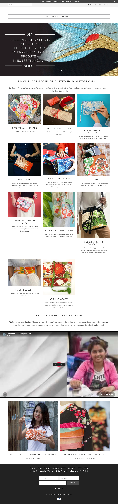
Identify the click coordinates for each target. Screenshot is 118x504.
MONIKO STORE (55, 494)
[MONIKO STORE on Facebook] (55, 488)
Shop (54, 16)
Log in (90, 4)
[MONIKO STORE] (59, 11)
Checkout (106, 4)
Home (47, 16)
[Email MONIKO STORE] (62, 488)
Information (67, 16)
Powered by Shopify (66, 494)
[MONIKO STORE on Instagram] (59, 488)
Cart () (98, 4)
